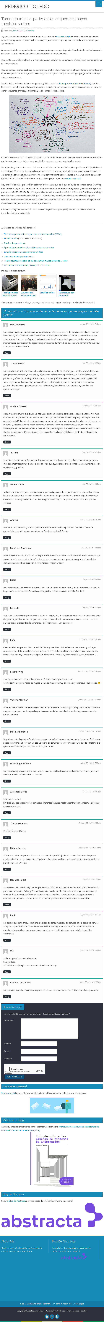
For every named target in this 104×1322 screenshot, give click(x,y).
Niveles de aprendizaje (14, 243)
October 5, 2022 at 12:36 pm (90, 639)
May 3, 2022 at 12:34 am (91, 579)
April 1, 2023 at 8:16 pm (92, 791)
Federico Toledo (38, 1311)
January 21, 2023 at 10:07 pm (90, 699)
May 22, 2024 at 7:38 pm (91, 879)
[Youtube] (47, 1316)
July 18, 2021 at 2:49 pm (92, 406)
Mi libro (56, 1303)
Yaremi (14, 452)
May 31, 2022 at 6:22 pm (91, 607)
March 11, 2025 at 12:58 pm (90, 982)
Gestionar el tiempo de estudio (18, 256)
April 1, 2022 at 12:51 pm (91, 547)
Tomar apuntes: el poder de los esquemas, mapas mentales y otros (36, 260)
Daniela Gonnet (19, 823)
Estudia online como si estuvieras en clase (23, 251)
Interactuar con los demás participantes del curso (27, 265)
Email (7, 1051)
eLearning (35, 302)
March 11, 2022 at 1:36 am (91, 519)
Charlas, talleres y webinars (39, 1303)
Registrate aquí (8, 1093)
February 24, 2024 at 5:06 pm (90, 847)
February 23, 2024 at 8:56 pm (90, 823)
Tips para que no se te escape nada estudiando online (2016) (32, 234)
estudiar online (63, 36)
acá (30, 1251)
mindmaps (67, 302)
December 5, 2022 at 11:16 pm (89, 671)
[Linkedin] (52, 1316)
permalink (90, 302)
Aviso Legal (79, 1303)
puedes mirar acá (72, 178)
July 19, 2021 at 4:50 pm (92, 452)
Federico (30, 31)
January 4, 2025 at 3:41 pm (91, 950)
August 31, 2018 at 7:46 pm (91, 324)
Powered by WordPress (55, 1311)
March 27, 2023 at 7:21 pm (91, 763)
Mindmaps (45, 302)
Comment (9, 1020)
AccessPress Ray (80, 1311)
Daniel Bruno (17, 363)
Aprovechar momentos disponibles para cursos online (29, 247)
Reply (7, 353)
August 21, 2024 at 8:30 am (91, 915)
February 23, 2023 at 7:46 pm (90, 731)
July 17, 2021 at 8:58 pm (92, 363)
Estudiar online (11, 238)
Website (8, 1058)
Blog (27, 302)
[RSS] (57, 1316)
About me (67, 1303)
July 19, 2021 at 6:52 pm (92, 484)
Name (7, 1043)
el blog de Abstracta (16, 1200)
